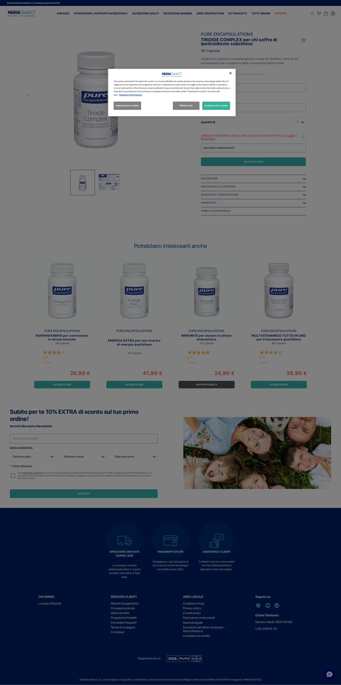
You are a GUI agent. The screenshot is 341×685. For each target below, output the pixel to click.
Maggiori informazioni (130, 94)
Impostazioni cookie (127, 105)
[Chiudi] (230, 73)
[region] (172, 92)
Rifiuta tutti (186, 105)
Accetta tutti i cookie (216, 105)
